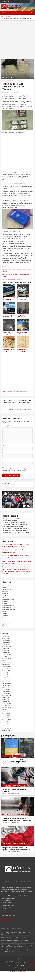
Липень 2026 (5, 638)
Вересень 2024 (6, 683)
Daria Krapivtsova (15, 793)
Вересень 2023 (6, 707)
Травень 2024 (6, 691)
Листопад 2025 (6, 654)
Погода (4, 613)
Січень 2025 (5, 675)
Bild (3, 179)
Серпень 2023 (6, 709)
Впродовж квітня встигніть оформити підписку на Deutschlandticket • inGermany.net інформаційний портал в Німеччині (16, 569)
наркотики (13, 391)
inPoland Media (20, 966)
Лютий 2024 (5, 697)
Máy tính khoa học (7, 550)
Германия (5, 587)
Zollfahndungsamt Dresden (15, 279)
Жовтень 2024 (6, 681)
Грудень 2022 (6, 726)
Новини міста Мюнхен (8, 609)
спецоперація (24, 391)
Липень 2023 (5, 711)
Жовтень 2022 (6, 730)
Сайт (3, 460)
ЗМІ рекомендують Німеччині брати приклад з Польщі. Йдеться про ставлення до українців (17, 849)
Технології (5, 626)
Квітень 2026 (6, 644)
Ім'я (3, 445)
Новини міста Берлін (8, 605)
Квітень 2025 (6, 669)
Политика (5, 615)
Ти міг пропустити (9, 736)
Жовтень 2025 (6, 656)
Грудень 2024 (6, 677)
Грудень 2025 (6, 652)
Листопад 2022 (6, 728)
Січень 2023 (5, 724)
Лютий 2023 (5, 722)
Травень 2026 (6, 642)
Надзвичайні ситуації (8, 599)
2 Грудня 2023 (6, 92)
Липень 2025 (5, 662)
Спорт (4, 620)
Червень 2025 (6, 664)
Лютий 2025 (5, 673)
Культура (4, 597)
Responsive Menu (32, 1)
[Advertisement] (17, 41)
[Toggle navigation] (3, 13)
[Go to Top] (32, 964)
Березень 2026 (6, 646)
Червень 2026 (6, 640)
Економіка (5, 591)
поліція (18, 391)
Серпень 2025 (6, 660)
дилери (7, 391)
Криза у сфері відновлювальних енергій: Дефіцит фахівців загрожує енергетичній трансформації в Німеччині (18, 402)
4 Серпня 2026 (6, 763)
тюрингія (4, 392)
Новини (19, 81)
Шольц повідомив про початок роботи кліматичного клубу (20, 410)
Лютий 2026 (5, 648)
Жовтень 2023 (6, 705)
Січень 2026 (5, 650)
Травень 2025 (6, 666)
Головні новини (6, 589)
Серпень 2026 (6, 636)
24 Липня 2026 (6, 822)
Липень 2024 (5, 687)
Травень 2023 (6, 716)
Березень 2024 (6, 695)
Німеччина (12, 81)
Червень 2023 (6, 714)
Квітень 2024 (6, 693)
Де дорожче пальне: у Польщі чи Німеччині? (14, 522)
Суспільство (5, 624)
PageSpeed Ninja (21, 971)
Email (4, 453)
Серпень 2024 (6, 685)
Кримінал (5, 81)
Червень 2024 (6, 689)
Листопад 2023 (6, 703)
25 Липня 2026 (6, 793)
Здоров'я (5, 593)
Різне (3, 618)
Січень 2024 (5, 699)
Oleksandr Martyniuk (16, 763)
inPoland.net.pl (21, 968)
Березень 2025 (6, 671)
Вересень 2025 (6, 658)
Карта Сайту (4, 921)
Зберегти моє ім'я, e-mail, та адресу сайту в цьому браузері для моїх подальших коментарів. (16, 469)
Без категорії (6, 585)
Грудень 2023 (6, 701)
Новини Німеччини (6, 918)
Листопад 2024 (6, 679)
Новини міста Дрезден (8, 607)
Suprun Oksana (15, 92)
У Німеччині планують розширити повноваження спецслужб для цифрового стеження (17, 820)
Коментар (5, 426)
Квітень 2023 (6, 718)
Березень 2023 (6, 720)
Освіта (4, 611)
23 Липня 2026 (6, 851)
